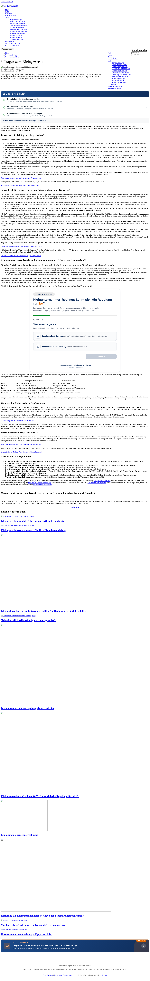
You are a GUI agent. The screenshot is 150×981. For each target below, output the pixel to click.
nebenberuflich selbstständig (42, 485)
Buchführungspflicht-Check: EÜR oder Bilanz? (17, 421)
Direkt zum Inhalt (7, 2)
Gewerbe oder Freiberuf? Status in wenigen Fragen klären (21, 256)
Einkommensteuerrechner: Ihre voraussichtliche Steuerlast (21, 444)
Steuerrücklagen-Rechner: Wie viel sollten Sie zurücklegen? (21, 452)
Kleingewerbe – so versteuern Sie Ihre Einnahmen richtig (33, 530)
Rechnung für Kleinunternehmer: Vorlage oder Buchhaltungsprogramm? (42, 915)
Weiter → (101, 356)
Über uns (104, 975)
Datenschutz (67, 975)
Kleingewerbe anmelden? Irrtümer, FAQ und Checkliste (32, 521)
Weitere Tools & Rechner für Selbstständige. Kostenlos (23, 121)
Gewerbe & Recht (11, 55)
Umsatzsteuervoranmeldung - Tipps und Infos (26, 934)
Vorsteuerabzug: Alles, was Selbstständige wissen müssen (33, 925)
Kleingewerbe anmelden (102, 481)
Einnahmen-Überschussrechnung (39, 483)
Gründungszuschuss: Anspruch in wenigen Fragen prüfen (21, 178)
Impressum (58, 975)
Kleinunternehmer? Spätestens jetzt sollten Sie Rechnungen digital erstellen (43, 611)
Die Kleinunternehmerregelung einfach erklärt (27, 708)
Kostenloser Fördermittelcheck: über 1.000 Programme (20, 185)
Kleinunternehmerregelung (97, 483)
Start (6, 53)
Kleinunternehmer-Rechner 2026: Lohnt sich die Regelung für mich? (40, 796)
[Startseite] (10, 6)
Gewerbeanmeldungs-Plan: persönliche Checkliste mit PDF (21, 246)
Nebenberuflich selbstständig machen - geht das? (28, 620)
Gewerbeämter (48, 975)
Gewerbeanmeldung (12, 57)
